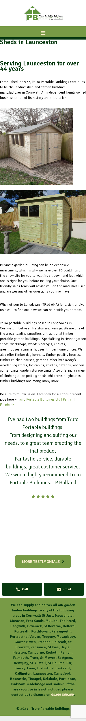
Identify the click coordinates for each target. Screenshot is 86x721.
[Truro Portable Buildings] (43, 22)
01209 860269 (62, 694)
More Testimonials (41, 561)
